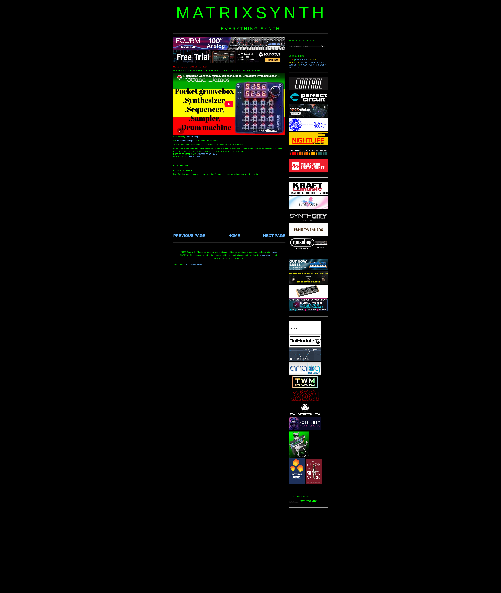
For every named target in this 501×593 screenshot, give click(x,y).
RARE (313, 62)
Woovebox (194, 156)
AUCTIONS (321, 62)
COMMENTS (294, 65)
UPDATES (305, 62)
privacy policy (265, 255)
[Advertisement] (308, 551)
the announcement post (186, 141)
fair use (274, 252)
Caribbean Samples (193, 137)
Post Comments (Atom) (193, 264)
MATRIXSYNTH (251, 13)
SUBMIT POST (301, 60)
